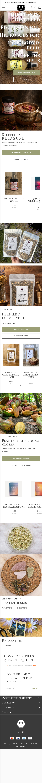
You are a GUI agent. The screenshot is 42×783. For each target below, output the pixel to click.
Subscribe (34, 688)
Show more (6, 646)
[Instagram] (23, 732)
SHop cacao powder (21, 458)
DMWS (35, 744)
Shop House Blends (21, 329)
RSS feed (23, 746)
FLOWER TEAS (7, 608)
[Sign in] (31, 7)
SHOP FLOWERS (26, 79)
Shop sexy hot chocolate (21, 152)
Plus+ (17, 746)
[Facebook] (18, 732)
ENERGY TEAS (22, 608)
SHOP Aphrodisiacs (21, 160)
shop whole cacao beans (21, 466)
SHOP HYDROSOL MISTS (26, 73)
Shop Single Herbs (21, 336)
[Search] (35, 7)
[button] (3, 7)
